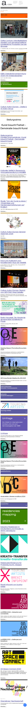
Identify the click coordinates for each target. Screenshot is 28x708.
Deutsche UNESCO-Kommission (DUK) (13, 176)
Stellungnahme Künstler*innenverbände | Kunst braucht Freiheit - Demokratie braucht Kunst (13, 138)
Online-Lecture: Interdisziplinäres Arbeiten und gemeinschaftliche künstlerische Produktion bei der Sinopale (14, 43)
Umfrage (4, 433)
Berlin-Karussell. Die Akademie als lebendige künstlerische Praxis (13, 319)
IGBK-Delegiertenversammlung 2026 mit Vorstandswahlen (13, 74)
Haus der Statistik (8, 265)
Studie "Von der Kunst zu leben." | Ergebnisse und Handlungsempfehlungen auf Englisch (14, 204)
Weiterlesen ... (3, 50)
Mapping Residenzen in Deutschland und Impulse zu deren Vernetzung (12, 529)
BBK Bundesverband (10, 209)
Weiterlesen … (3, 355)
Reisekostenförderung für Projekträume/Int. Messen (11, 564)
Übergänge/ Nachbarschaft (12, 701)
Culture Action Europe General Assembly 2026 (13, 233)
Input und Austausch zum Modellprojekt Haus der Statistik (13, 261)
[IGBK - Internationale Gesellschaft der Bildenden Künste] (14, 4)
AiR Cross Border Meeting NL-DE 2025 (13, 378)
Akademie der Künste (5, 323)
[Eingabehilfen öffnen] (25, 705)
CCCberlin (21, 48)
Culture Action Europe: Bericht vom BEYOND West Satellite (13, 291)
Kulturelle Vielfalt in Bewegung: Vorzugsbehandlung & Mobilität (13, 171)
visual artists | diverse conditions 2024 (13, 496)
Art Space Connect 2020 (11, 669)
